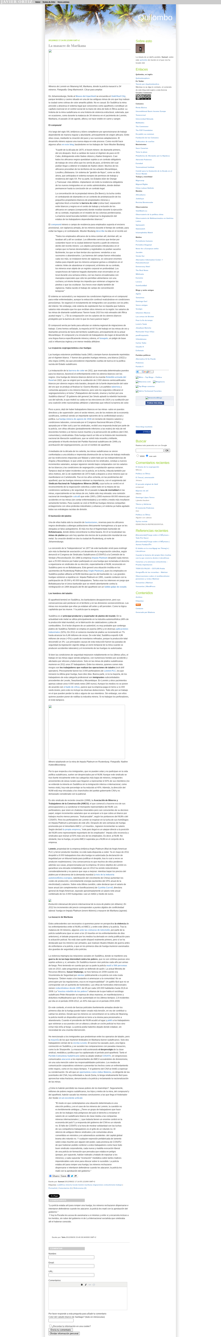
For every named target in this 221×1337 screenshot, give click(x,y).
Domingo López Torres (145, 497)
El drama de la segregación (147, 467)
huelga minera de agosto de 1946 (75, 419)
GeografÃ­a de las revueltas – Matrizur (152, 572)
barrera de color (77, 370)
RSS (138, 605)
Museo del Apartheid (86, 96)
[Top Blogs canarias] (146, 386)
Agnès (138, 294)
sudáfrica (61, 1185)
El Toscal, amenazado (145, 477)
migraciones (98, 1185)
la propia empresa (72, 829)
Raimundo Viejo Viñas (145, 332)
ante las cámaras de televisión (95, 930)
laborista (116, 387)
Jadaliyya (140, 199)
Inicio (37, 2)
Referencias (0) (80, 1188)
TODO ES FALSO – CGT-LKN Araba (150, 568)
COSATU (106, 1056)
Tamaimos (140, 298)
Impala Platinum (100, 558)
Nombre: (53, 1253)
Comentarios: (55, 1280)
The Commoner (142, 126)
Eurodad (139, 163)
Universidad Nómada (144, 119)
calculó (77, 496)
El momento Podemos (145, 508)
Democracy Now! (143, 266)
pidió (109, 1020)
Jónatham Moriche (143, 328)
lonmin (81, 1185)
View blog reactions (144, 427)
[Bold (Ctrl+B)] (82, 1284)
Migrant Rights (142, 184)
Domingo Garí (141, 301)
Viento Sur (140, 256)
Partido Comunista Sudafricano (64, 1056)
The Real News (142, 270)
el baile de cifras (72, 687)
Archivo (139, 597)
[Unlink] (94, 1284)
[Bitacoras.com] (144, 382)
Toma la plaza (141, 152)
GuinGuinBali (141, 285)
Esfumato (140, 350)
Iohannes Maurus (143, 313)
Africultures (141, 195)
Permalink (53, 1188)
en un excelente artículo (70, 1098)
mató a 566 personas (116, 965)
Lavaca (139, 282)
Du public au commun (145, 134)
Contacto (139, 608)
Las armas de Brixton (145, 316)
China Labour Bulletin (145, 188)
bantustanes (91, 522)
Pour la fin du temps (144, 320)
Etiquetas (140, 601)
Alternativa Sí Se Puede (146, 359)
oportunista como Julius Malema (95, 1072)
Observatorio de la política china (149, 214)
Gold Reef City (118, 96)
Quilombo (155, 17)
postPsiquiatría (142, 335)
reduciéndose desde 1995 (68, 988)
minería (69, 1185)
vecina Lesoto (80, 1043)
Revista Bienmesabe (144, 202)
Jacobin (139, 252)
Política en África (143, 474)
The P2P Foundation (144, 130)
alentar (81, 975)
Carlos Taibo (141, 343)
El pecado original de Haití (147, 484)
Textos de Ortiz (48, 2)
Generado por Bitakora (145, 612)
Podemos (140, 363)
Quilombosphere (143, 78)
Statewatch (140, 229)
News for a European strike (147, 249)
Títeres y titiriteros (143, 504)
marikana (88, 1185)
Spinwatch (140, 225)
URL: (51, 1271)
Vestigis (139, 309)
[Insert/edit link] (90, 1284)
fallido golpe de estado (115, 587)
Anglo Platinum (95, 571)
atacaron (66, 1059)
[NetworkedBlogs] (155, 398)
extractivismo (110, 1185)
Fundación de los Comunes (147, 138)
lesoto (75, 1185)
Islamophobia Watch (144, 232)
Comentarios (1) (65, 1188)
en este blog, (68, 144)
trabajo (119, 1185)
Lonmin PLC (110, 671)
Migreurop (140, 180)
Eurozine (139, 278)
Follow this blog (154, 403)
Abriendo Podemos (144, 160)
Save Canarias (142, 148)
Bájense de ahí (142, 491)
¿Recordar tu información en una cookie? (71, 1326)
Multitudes (140, 123)
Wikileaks (140, 274)
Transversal (141, 115)
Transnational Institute (145, 167)
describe (100, 231)
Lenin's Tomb (141, 324)
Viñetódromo (141, 339)
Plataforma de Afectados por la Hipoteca (153, 156)
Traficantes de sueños (145, 141)
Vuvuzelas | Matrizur (144, 583)
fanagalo (103, 338)
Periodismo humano (144, 241)
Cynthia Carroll (105, 887)
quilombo (143, 60)
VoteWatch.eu (141, 211)
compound (56, 224)
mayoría (55, 1040)
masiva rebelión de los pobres (73, 991)
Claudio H (140, 347)
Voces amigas (63, 2)
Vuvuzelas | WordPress (145, 586)
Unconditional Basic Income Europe (151, 111)
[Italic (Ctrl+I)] (86, 1284)
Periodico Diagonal (144, 245)
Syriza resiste (141, 521)
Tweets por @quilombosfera (147, 84)
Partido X (139, 366)
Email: (51, 1262)
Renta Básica (141, 107)
